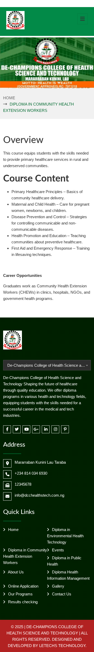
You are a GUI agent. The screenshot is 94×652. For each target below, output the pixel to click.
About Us (15, 572)
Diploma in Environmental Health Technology (65, 535)
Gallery (57, 586)
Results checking (22, 602)
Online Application (22, 586)
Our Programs (20, 594)
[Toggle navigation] (82, 18)
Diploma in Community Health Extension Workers (25, 556)
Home (9, 98)
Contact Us (61, 594)
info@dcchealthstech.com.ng (39, 495)
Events (57, 550)
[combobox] (47, 365)
